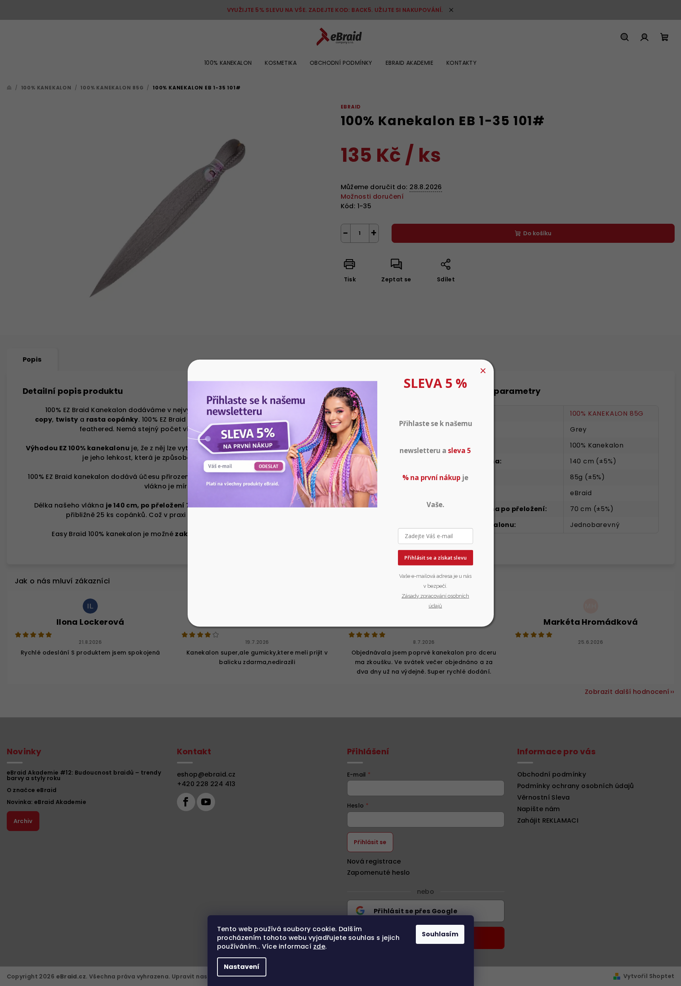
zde (319, 946)
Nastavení (242, 966)
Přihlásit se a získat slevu (435, 557)
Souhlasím (440, 934)
